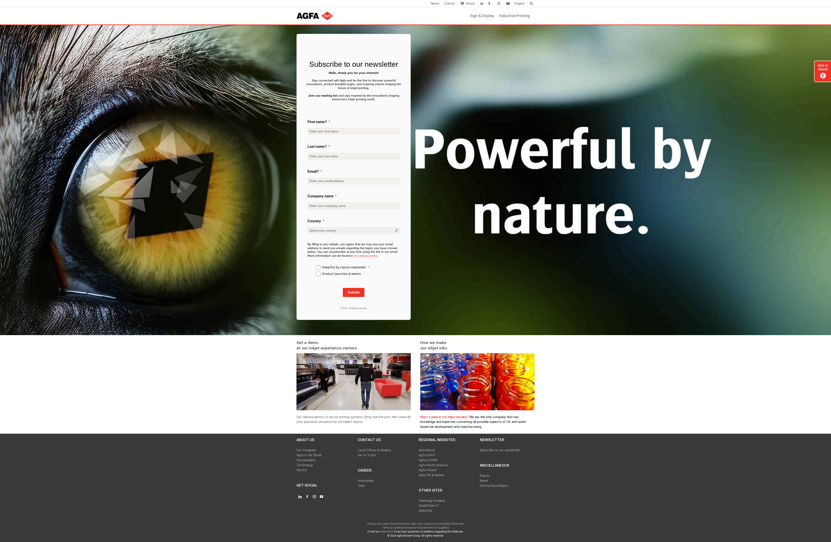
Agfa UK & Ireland (431, 475)
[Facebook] (489, 3)
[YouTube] (321, 496)
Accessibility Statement (449, 523)
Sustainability (306, 460)
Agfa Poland (427, 470)
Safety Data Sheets (494, 486)
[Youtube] (508, 3)
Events (485, 476)
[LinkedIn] (481, 3)
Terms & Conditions (394, 527)
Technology (304, 465)
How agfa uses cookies (419, 523)
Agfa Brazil (427, 450)
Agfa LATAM (428, 460)
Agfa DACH (427, 455)
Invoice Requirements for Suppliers (428, 527)
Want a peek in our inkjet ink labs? (444, 417)
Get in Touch (367, 455)
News (484, 481)
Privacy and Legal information (385, 523)
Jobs (361, 486)
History (301, 470)
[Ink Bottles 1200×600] (477, 355)
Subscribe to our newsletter (500, 450)
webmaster (386, 531)
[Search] (531, 3)
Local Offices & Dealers (374, 450)
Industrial (425, 511)
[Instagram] (498, 3)
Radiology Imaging (432, 501)
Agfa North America (433, 465)
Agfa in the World (309, 455)
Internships (366, 481)
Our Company (306, 450)
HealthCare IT (429, 506)
